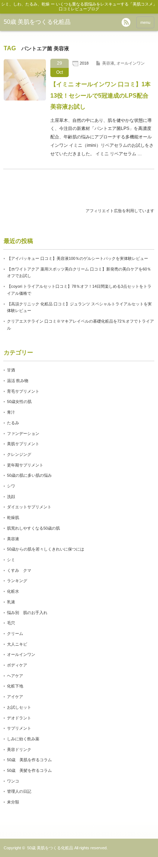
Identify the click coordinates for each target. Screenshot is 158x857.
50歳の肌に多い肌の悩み (29, 475)
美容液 (108, 63)
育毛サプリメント (23, 391)
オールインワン (130, 63)
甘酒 (11, 370)
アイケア (15, 696)
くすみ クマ (19, 570)
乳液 (11, 602)
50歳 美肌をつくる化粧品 (37, 22)
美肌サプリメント (23, 444)
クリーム (15, 633)
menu (145, 22)
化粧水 (13, 591)
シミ (11, 560)
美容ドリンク (19, 749)
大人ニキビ (17, 644)
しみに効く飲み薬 (23, 739)
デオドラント (19, 718)
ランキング (17, 580)
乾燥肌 (13, 517)
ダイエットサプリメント (29, 507)
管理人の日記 (19, 791)
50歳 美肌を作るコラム (29, 760)
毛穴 (11, 623)
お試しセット (19, 707)
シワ (11, 486)
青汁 (11, 412)
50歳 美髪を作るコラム (29, 770)
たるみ (13, 423)
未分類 (13, 802)
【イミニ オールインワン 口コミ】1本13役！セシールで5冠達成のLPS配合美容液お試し (100, 95)
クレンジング (19, 454)
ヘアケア (15, 675)
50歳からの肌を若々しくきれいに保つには (45, 549)
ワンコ (13, 781)
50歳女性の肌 (19, 401)
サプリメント (19, 728)
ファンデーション (23, 433)
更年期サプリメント (25, 465)
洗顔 (11, 496)
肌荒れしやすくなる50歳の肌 (33, 528)
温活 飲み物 (17, 380)
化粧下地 (15, 686)
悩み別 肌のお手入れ (27, 612)
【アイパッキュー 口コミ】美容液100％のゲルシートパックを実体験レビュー (77, 258)
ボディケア (17, 665)
